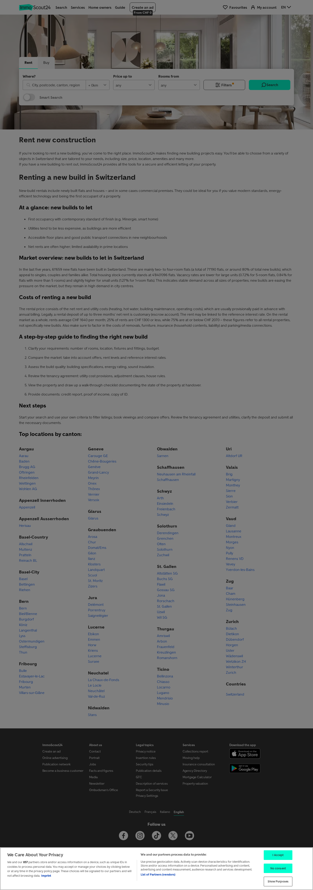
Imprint (46, 876)
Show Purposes (278, 881)
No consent (278, 868)
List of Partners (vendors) (158, 874)
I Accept (278, 855)
